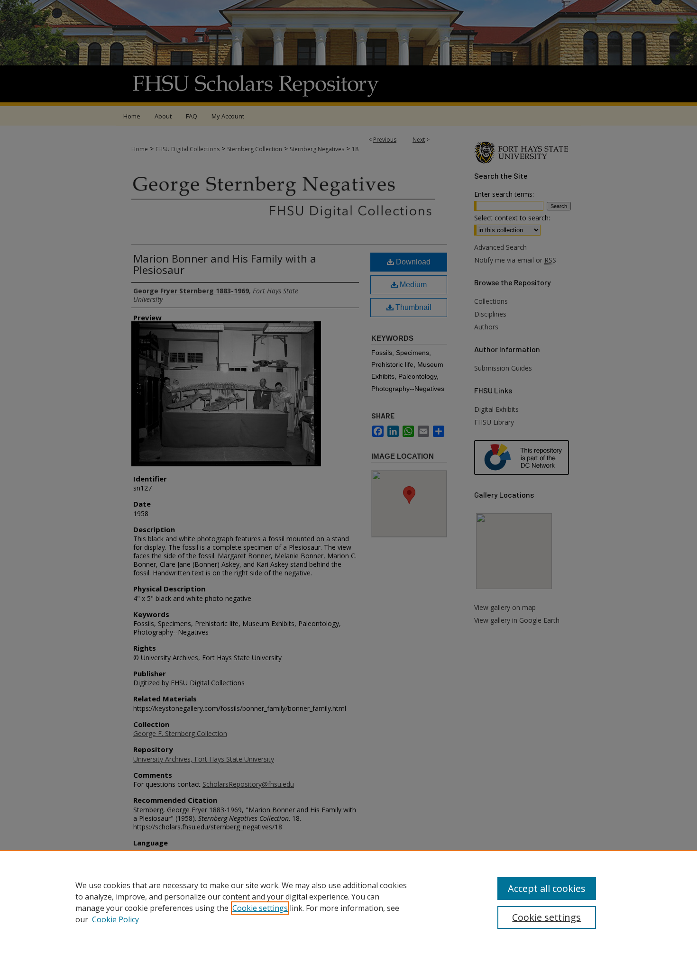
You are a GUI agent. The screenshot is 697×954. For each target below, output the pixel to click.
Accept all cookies (547, 888)
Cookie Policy (115, 919)
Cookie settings (260, 908)
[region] (348, 902)
